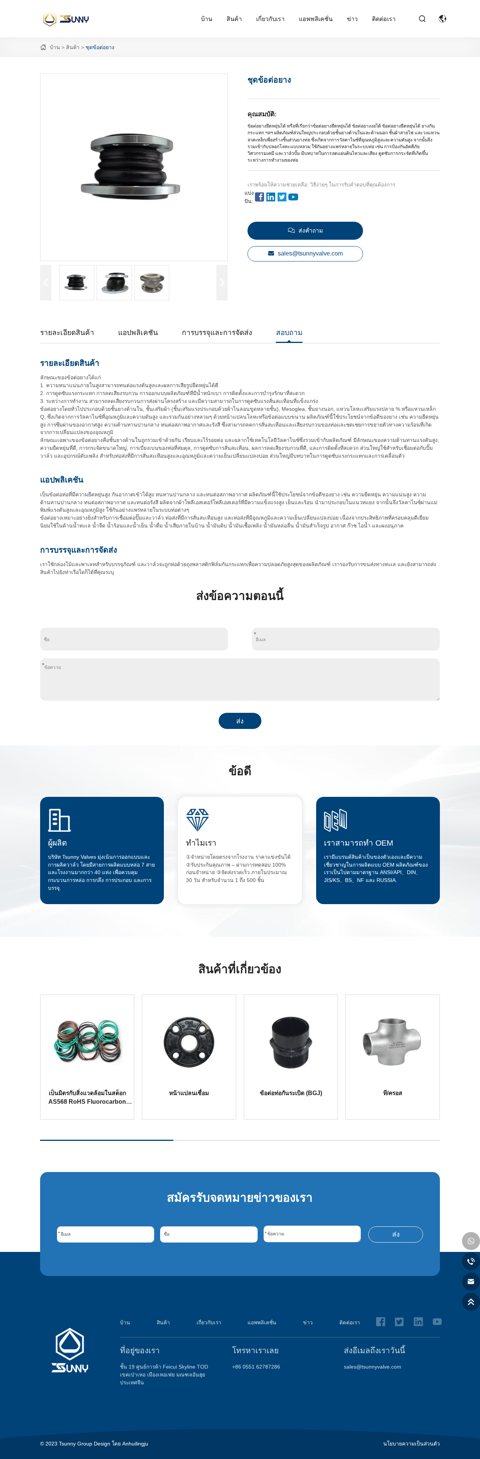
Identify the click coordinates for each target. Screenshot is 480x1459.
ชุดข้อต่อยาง (100, 47)
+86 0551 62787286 (256, 1367)
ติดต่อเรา (384, 19)
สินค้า (234, 19)
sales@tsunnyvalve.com (372, 1367)
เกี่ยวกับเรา (270, 19)
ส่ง (239, 721)
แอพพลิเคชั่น (316, 19)
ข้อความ (240, 654)
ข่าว (352, 19)
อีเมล (346, 624)
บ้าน (206, 19)
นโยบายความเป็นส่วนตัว (411, 1444)
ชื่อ (134, 624)
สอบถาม (289, 333)
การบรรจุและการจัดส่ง (217, 333)
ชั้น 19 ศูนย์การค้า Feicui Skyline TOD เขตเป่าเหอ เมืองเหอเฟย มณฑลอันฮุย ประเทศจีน (164, 1374)
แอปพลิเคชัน (138, 333)
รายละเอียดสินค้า (67, 333)
